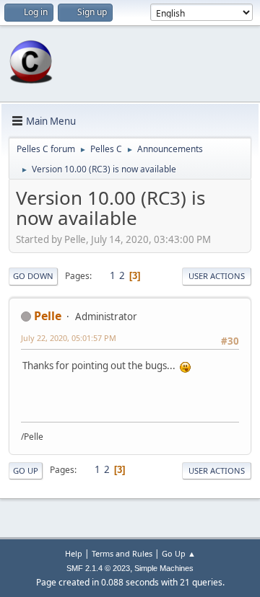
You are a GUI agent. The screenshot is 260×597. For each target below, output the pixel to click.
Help (73, 553)
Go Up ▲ (179, 553)
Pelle (47, 316)
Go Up (25, 470)
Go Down (33, 275)
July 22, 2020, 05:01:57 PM (68, 337)
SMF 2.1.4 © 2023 (98, 568)
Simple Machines (164, 568)
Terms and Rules (122, 553)
